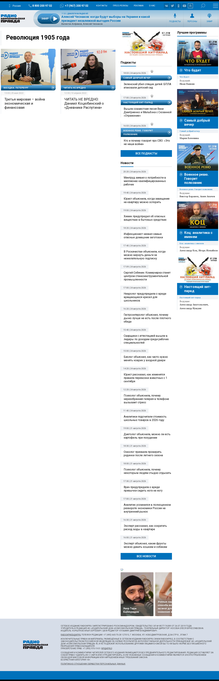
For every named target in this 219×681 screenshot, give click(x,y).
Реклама (138, 5)
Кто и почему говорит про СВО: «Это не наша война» (147, 142)
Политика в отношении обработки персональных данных (93, 664)
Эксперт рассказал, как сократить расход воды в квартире (145, 527)
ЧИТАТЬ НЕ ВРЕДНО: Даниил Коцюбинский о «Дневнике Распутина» (84, 103)
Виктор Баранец (189, 196)
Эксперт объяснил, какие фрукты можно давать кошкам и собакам (145, 545)
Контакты (101, 5)
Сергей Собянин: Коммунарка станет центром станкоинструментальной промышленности (147, 276)
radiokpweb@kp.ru (71, 635)
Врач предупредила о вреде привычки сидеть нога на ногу (143, 488)
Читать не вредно (74, 88)
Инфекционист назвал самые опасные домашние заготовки (143, 235)
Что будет (192, 70)
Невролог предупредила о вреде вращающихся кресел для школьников (145, 297)
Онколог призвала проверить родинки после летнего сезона (143, 453)
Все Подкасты (146, 153)
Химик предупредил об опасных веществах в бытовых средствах (145, 218)
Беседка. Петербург (16, 88)
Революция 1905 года (38, 37)
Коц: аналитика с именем (192, 243)
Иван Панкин (187, 83)
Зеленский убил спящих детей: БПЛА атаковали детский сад (147, 86)
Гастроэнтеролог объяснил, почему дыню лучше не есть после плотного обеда (147, 318)
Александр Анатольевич (194, 304)
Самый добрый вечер (137, 78)
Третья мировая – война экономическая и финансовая (24, 103)
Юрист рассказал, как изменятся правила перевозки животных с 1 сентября (145, 378)
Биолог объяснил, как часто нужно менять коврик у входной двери (146, 358)
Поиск (203, 6)
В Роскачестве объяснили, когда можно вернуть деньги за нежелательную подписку (144, 255)
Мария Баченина (189, 138)
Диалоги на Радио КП (77, 14)
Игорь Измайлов (208, 250)
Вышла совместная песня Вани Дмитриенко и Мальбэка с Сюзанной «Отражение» (147, 112)
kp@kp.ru (107, 648)
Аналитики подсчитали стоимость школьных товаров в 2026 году (145, 418)
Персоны (192, 21)
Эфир (209, 21)
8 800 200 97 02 (42, 5)
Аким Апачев (207, 196)
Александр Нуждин (190, 308)
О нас (152, 5)
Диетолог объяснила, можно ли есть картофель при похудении (147, 436)
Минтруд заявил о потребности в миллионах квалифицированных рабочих (145, 181)
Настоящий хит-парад (146, 43)
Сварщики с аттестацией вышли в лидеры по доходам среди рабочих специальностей (146, 339)
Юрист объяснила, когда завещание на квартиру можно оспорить (147, 200)
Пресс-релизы (120, 5)
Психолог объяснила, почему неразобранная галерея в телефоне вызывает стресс (146, 399)
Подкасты (175, 21)
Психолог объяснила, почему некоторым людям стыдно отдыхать (147, 471)
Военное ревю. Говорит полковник (138, 132)
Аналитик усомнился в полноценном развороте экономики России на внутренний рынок (147, 508)
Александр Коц (188, 250)
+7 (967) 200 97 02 (76, 5)
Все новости (146, 556)
